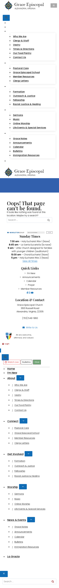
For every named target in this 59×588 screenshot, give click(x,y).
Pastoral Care (21, 68)
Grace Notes (20, 138)
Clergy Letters (21, 80)
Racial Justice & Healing (27, 104)
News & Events (16, 520)
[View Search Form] (6, 18)
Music (16, 119)
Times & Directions (23, 48)
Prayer (31, 284)
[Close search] (4, 574)
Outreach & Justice (24, 95)
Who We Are (19, 36)
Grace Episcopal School (26, 72)
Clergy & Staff (21, 40)
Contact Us (19, 57)
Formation (19, 91)
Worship (12, 487)
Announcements (22, 142)
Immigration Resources (26, 155)
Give (33, 13)
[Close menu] (0, 350)
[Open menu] (54, 5)
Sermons (18, 115)
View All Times (29, 261)
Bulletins (25, 13)
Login (7, 344)
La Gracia (14, 160)
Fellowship (19, 100)
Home (12, 22)
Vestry (16, 44)
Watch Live (13, 13)
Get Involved (15, 454)
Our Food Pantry (22, 53)
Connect (12, 421)
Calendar (18, 146)
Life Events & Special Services (29, 127)
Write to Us (32, 327)
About (11, 378)
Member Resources (23, 76)
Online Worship (21, 123)
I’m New (13, 26)
